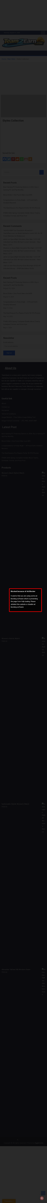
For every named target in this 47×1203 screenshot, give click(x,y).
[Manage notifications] (42, 1198)
